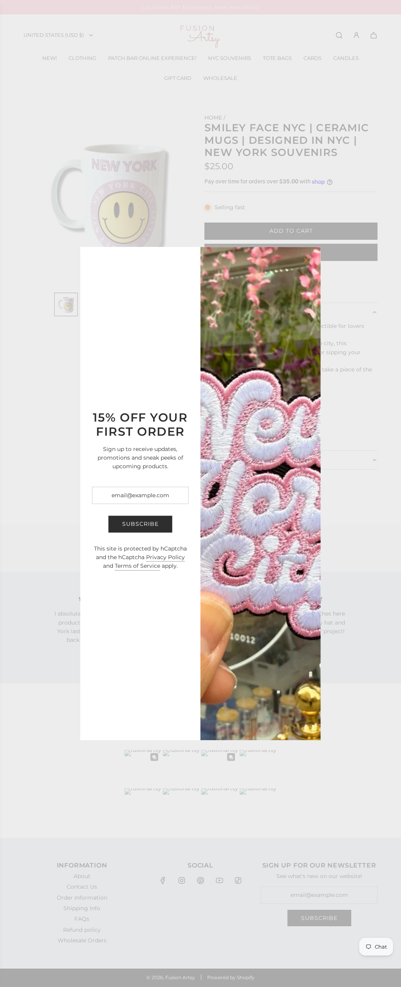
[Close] (306, 260)
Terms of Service (137, 566)
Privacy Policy (165, 557)
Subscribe (140, 524)
